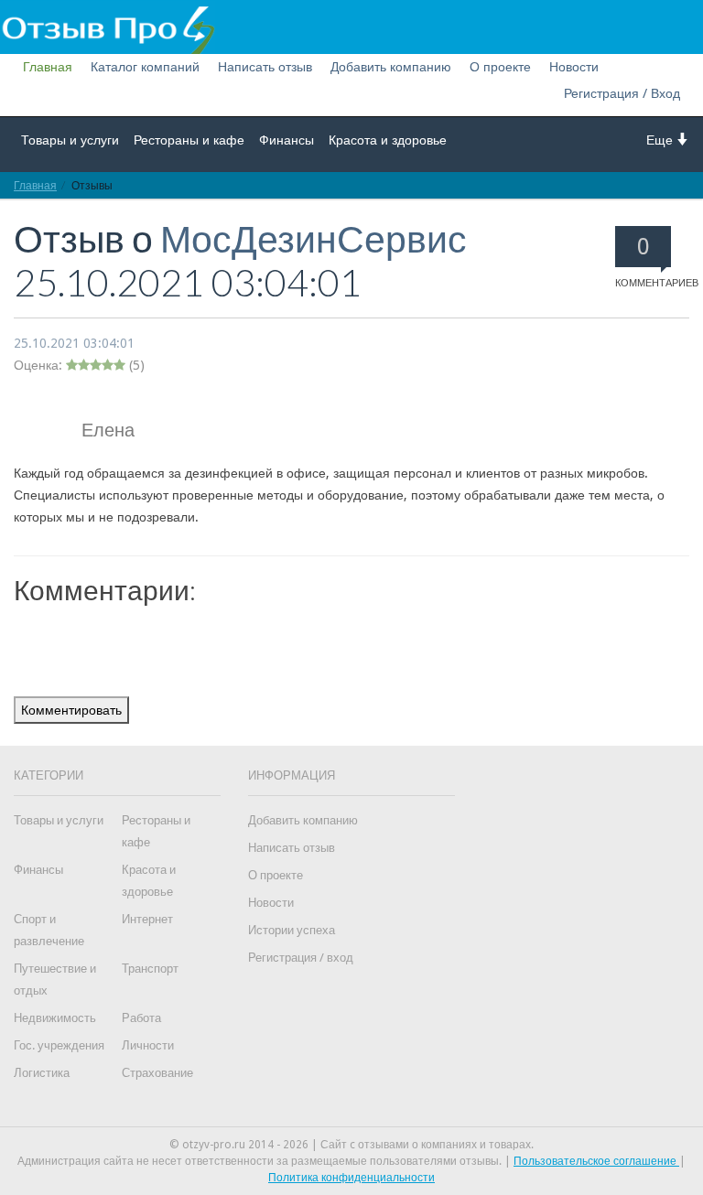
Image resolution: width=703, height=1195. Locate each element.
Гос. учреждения (59, 1045)
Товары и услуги (70, 140)
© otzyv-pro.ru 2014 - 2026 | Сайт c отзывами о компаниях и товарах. (351, 1144)
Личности (148, 1045)
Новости (574, 66)
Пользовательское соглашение (596, 1161)
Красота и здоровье (388, 140)
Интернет (147, 919)
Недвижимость (55, 1018)
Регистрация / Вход (622, 93)
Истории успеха (291, 930)
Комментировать (71, 710)
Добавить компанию (390, 66)
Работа (141, 1018)
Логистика (42, 1073)
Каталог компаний (145, 66)
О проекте (500, 66)
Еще (661, 140)
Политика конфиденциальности (351, 1177)
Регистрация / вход (300, 957)
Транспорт (150, 968)
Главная (47, 66)
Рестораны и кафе (189, 140)
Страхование (157, 1073)
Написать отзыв (265, 66)
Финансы (286, 140)
